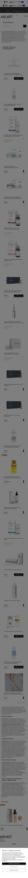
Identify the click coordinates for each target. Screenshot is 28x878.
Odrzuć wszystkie (14, 870)
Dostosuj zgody (14, 866)
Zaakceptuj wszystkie (14, 863)
